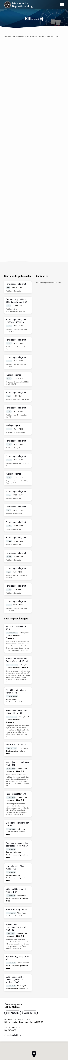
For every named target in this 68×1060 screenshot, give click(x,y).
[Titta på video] (9, 638)
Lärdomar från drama (13, 635)
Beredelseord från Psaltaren (15, 702)
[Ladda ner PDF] (13, 638)
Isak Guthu (21, 829)
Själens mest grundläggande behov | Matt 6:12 (16, 927)
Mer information (12, 1013)
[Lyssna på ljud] (11, 638)
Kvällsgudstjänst (13, 375)
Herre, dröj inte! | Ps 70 (16, 745)
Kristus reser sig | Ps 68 (16, 909)
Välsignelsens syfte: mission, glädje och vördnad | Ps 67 (15, 980)
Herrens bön (10, 771)
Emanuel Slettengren (13, 852)
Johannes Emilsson (13, 875)
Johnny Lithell (24, 633)
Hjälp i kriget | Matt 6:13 (16, 794)
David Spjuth (21, 986)
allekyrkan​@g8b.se (12, 1035)
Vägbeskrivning (30, 1013)
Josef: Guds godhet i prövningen (17, 855)
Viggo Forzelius (22, 913)
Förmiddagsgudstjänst (16, 284)
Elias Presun (23, 748)
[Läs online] (7, 638)
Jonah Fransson (23, 963)
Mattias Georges (11, 699)
